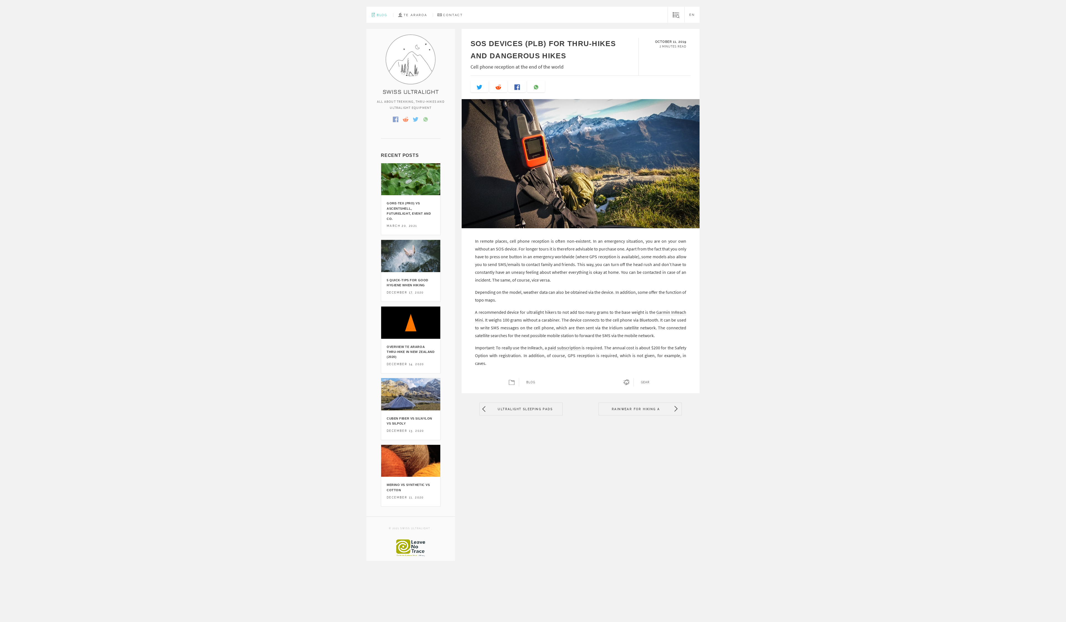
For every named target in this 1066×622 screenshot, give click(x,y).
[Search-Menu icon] (676, 14)
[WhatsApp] (425, 119)
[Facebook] (395, 119)
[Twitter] (415, 119)
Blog (382, 15)
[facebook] (517, 86)
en (692, 15)
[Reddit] (405, 119)
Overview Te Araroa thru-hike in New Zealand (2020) (410, 352)
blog (530, 382)
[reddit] (498, 86)
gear (645, 382)
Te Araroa (415, 15)
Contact (453, 15)
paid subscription (564, 347)
